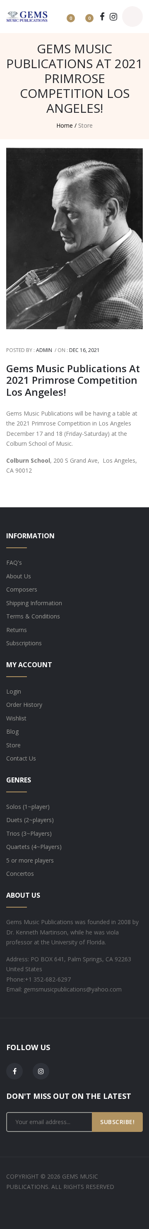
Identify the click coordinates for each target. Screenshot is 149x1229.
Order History (24, 704)
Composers (21, 589)
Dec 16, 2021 (84, 350)
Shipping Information (34, 603)
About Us (18, 576)
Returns (16, 630)
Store (13, 745)
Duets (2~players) (30, 820)
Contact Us (21, 758)
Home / (66, 125)
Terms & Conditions (33, 616)
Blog (12, 731)
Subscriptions (24, 643)
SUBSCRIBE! (117, 1122)
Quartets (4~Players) (34, 847)
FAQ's (14, 562)
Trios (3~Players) (29, 833)
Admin (44, 350)
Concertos (20, 873)
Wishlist (16, 718)
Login (13, 691)
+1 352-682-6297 (48, 979)
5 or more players (30, 860)
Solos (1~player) (28, 807)
